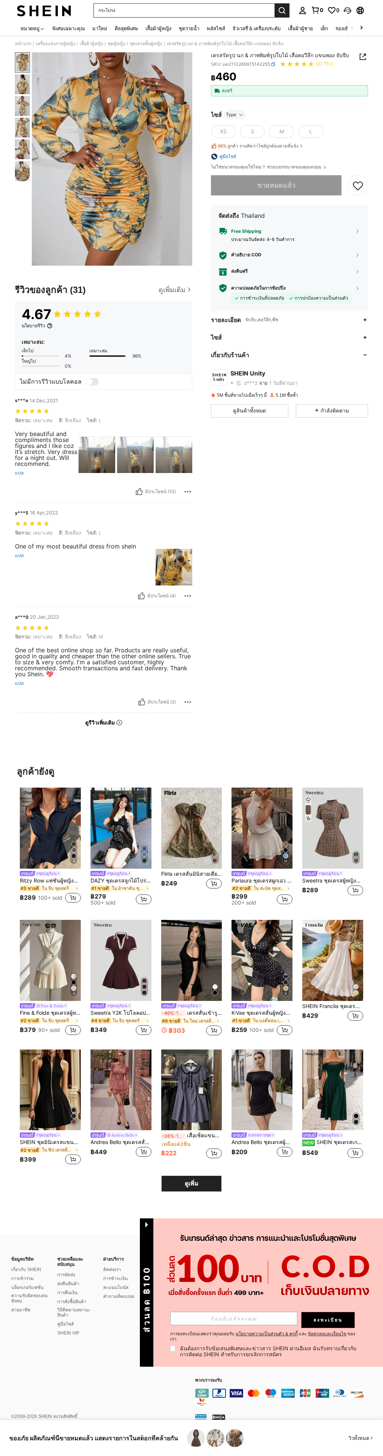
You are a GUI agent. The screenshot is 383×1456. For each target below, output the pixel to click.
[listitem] (50, 846)
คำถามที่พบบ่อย (118, 1296)
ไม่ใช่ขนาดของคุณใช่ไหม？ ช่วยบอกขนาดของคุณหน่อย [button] (266, 167)
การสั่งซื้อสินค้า (71, 1301)
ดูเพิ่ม (192, 1183)
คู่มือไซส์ (65, 1324)
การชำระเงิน (115, 1278)
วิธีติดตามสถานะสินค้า (73, 1312)
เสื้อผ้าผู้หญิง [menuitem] (158, 28)
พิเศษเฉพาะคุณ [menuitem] (68, 28)
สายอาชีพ (20, 1310)
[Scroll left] (352, 28)
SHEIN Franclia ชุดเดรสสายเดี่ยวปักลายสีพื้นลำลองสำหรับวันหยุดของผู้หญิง (332, 1006)
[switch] (92, 382)
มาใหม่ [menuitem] (99, 28)
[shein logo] (44, 10)
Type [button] (231, 114)
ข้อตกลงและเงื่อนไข (327, 1333)
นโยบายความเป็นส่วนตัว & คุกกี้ (267, 1333)
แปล (19, 473)
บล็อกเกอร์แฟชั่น (27, 1287)
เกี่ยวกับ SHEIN (26, 1269)
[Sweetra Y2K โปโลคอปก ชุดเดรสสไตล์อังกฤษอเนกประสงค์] (121, 960)
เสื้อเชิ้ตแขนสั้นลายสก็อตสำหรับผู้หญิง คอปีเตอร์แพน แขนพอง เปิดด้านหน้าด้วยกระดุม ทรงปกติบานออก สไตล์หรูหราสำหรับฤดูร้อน (192, 1135)
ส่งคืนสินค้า (68, 1283)
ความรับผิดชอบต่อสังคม (29, 1298)
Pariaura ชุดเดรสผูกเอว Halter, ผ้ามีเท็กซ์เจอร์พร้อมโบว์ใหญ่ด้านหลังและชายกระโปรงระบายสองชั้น (262, 881)
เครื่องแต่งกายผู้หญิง (55, 43)
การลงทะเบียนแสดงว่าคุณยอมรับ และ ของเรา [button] (262, 1336)
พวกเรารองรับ (208, 1380)
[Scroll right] (361, 28)
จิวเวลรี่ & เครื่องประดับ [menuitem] (257, 28)
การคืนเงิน (67, 1292)
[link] (317, 10)
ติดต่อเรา (112, 1269)
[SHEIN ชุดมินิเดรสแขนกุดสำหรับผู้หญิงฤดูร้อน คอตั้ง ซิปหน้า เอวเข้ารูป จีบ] (50, 1090)
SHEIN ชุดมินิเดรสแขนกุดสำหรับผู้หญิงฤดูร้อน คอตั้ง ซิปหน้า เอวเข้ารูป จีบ (50, 1142)
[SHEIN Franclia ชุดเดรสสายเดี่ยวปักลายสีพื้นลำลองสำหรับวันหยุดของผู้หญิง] (332, 960)
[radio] (223, 131)
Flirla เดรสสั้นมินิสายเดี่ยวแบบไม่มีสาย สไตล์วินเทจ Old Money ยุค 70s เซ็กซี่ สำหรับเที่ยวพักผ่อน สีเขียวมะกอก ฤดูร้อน (191, 874)
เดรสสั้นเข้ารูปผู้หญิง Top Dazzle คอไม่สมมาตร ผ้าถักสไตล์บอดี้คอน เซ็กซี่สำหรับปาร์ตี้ (192, 1013)
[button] (347, 10)
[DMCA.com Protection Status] (218, 1416)
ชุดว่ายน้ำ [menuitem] (189, 28)
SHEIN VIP (68, 1333)
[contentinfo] (287, 1398)
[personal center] (302, 10)
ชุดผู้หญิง (116, 43)
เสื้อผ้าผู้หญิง (91, 43)
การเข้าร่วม (22, 1278)
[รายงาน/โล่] (187, 491)
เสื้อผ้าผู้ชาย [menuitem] (300, 28)
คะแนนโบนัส (115, 1287)
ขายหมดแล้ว (276, 185)
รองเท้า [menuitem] (343, 28)
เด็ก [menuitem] (324, 28)
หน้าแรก (23, 43)
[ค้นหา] (282, 10)
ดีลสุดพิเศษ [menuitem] (126, 28)
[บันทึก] (358, 185)
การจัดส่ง (66, 1274)
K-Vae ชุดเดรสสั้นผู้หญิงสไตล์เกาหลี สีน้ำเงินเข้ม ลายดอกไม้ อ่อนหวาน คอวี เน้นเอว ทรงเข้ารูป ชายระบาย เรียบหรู (262, 1013)
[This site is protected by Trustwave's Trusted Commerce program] (200, 1416)
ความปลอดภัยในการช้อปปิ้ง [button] (258, 288)
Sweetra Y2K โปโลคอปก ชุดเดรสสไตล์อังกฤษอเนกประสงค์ (121, 1013)
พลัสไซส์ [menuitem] (216, 28)
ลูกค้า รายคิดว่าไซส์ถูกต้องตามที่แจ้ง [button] (258, 146)
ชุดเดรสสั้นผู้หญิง (146, 43)
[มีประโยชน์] (139, 491)
